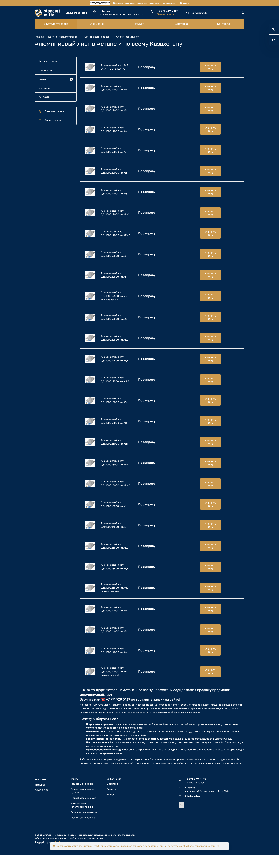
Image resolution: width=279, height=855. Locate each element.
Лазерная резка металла (84, 812)
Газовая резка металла (83, 817)
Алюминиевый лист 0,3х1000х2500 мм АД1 (114, 358)
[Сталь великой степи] (47, 13)
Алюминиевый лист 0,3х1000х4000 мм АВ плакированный (114, 671)
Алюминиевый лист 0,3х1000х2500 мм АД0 (114, 338)
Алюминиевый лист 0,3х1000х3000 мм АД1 (114, 442)
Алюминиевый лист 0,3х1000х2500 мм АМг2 (115, 379)
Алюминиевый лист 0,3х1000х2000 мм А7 (113, 150)
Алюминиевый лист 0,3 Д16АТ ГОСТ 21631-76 (114, 67)
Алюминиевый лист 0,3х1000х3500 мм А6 (113, 504)
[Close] (224, 846)
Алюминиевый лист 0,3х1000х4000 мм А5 (114, 629)
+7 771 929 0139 (167, 10)
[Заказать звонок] (274, 29)
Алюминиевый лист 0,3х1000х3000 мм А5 (114, 400)
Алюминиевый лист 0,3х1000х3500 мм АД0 (114, 546)
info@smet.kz (199, 13)
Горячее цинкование (82, 783)
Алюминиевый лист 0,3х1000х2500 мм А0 (114, 254)
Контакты (112, 794)
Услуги (40, 785)
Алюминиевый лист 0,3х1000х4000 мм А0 (114, 609)
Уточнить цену (210, 67)
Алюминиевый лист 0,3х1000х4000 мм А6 (114, 650)
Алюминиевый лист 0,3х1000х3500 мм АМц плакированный (114, 588)
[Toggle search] (243, 12)
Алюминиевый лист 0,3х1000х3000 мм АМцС (115, 483)
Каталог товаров (57, 23)
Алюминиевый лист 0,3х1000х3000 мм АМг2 (115, 462)
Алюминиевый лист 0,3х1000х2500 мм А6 (113, 275)
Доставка (42, 790)
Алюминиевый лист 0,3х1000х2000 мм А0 (114, 88)
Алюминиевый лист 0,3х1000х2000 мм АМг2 (115, 212)
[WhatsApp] (181, 805)
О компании (113, 783)
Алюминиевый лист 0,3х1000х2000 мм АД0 (115, 192)
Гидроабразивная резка (83, 798)
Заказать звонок (167, 14)
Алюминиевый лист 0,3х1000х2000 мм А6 (114, 129)
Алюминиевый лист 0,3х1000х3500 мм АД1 (114, 566)
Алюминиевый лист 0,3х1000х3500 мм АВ (114, 525)
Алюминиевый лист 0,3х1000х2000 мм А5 (114, 108)
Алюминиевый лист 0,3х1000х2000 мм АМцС (115, 233)
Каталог (40, 779)
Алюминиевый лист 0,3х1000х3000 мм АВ (114, 421)
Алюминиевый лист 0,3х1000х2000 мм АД (114, 171)
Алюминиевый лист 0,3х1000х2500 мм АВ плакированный (114, 296)
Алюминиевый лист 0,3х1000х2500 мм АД (114, 317)
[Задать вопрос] (274, 40)
